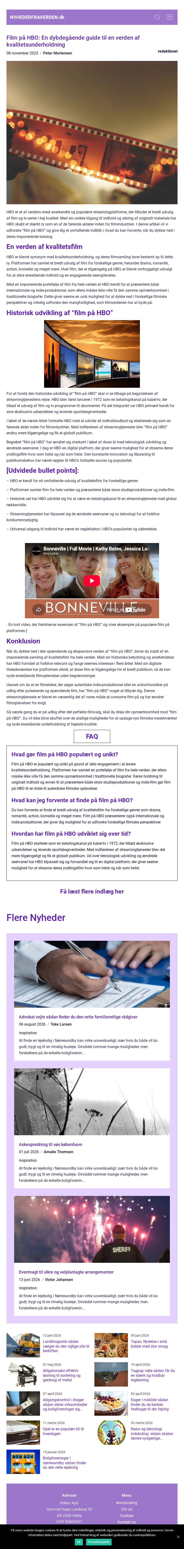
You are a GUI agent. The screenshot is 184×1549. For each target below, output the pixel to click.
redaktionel (168, 51)
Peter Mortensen (57, 53)
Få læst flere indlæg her (92, 891)
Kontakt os (127, 1522)
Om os (126, 1509)
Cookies (126, 1515)
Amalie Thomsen (58, 1152)
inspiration (28, 1033)
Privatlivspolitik (98, 1542)
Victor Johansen (59, 1279)
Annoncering (126, 1503)
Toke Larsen (61, 1024)
